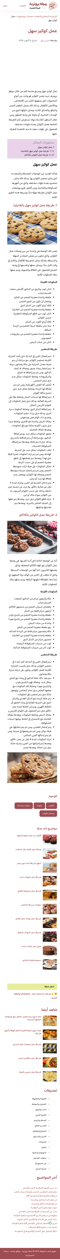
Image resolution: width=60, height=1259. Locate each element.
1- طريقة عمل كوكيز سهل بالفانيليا (36, 151)
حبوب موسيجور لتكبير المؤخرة (44, 1208)
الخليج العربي (41, 1115)
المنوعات (42, 1142)
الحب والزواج (40, 1109)
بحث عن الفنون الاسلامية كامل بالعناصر (40, 1188)
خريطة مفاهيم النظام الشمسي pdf (42, 1196)
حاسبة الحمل (40, 1169)
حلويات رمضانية (23, 805)
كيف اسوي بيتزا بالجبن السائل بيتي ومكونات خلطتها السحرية (23, 1018)
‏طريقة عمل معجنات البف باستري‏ (27, 1044)
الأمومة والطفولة (39, 1099)
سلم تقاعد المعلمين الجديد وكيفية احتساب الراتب (35, 1192)
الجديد (22, 6)
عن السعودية (40, 1163)
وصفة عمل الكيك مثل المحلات (28, 849)
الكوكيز (51, 805)
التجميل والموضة (39, 1104)
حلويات (39, 805)
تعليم (44, 1147)
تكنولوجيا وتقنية (39, 1153)
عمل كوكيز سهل (45, 147)
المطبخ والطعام (39, 1131)
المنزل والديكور (39, 1136)
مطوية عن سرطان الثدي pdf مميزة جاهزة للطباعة (35, 1216)
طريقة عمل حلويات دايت (30, 877)
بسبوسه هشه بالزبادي (31, 960)
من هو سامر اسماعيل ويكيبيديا (43, 1200)
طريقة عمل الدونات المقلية (29, 932)
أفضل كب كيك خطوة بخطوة (29, 835)
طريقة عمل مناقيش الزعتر (29, 1058)
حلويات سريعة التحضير (31, 905)
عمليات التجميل (39, 1158)
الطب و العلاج (40, 1126)
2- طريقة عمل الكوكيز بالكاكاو (38, 155)
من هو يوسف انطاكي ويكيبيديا (44, 1204)
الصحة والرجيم (40, 1120)
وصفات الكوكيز (48, 813)
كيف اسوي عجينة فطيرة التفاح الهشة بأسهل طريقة (22, 1032)
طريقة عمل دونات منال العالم (28, 919)
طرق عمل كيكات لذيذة (31, 946)
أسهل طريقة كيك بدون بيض (29, 863)
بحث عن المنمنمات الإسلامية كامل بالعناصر (38, 1212)
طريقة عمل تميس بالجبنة (30, 1072)
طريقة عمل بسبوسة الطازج (29, 891)
